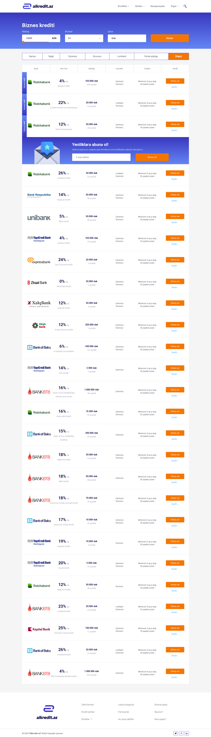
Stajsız (178, 56)
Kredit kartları (88, 712)
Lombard (121, 56)
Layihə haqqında (126, 704)
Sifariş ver (175, 81)
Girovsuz (97, 56)
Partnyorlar (123, 712)
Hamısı (32, 56)
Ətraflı (174, 87)
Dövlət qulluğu (151, 56)
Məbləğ (25, 31)
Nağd (51, 56)
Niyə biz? (159, 712)
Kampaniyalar (157, 6)
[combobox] (84, 38)
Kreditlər (123, 6)
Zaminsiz (72, 56)
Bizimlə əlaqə (161, 704)
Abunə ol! (152, 157)
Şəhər (110, 31)
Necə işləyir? (160, 719)
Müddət (68, 31)
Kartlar (139, 6)
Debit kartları (88, 704)
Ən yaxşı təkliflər (126, 719)
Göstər (169, 38)
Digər (174, 6)
